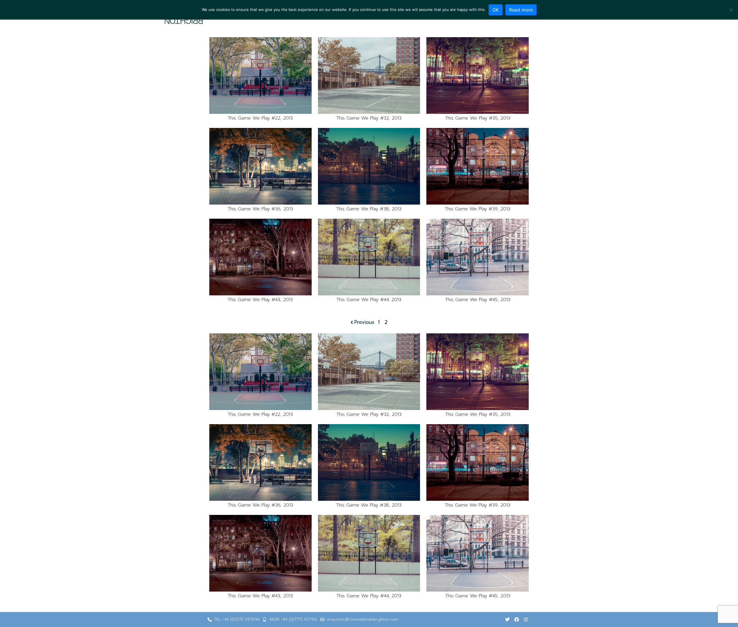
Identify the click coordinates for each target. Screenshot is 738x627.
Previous (364, 322)
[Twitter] (507, 619)
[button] (260, 75)
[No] (731, 10)
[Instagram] (525, 619)
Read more (521, 10)
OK (495, 10)
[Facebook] (516, 619)
